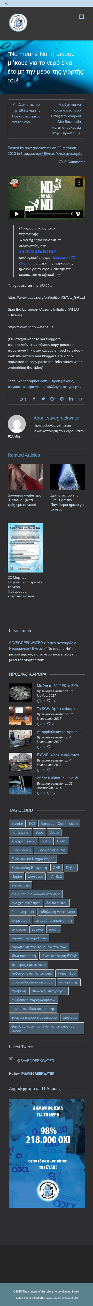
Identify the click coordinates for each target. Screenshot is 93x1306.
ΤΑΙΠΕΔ (55, 876)
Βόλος (46, 841)
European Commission (59, 823)
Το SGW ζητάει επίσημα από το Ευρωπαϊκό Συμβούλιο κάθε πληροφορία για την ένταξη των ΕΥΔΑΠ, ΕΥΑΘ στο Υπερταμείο (60, 709)
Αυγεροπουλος (23, 841)
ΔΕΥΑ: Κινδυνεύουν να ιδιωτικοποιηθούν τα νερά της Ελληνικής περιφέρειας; (60, 778)
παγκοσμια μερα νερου (26, 387)
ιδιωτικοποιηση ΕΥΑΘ (59, 956)
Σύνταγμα (35, 876)
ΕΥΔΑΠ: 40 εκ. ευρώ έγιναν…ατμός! (60, 755)
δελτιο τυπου (56, 903)
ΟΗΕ (56, 867)
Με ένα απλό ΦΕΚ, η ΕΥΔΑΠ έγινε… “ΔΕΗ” (60, 685)
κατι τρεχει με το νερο (28, 964)
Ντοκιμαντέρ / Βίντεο (37, 153)
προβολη (18, 991)
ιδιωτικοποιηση (23, 956)
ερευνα (37, 929)
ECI (32, 823)
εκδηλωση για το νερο (57, 912)
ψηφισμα (70, 1017)
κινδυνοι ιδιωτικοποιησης (31, 973)
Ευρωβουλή (21, 850)
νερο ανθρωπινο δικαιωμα (32, 982)
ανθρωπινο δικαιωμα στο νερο (35, 894)
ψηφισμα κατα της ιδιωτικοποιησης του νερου (43, 1028)
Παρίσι (16, 876)
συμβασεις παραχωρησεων (33, 1000)
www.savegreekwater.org (62, 1297)
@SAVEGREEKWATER (35, 1061)
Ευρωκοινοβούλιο (50, 850)
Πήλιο (70, 867)
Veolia (54, 832)
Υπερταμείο (20, 885)
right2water (20, 832)
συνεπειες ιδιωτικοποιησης (33, 1009)
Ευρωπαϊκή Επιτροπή (29, 867)
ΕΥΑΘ (62, 841)
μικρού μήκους (61, 381)
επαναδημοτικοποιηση (53, 920)
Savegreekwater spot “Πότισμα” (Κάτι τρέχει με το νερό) (25, 500)
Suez (39, 832)
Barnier (17, 823)
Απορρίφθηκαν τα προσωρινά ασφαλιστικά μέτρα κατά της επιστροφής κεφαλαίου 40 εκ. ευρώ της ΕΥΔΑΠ (60, 732)
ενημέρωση (20, 920)
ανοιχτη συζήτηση (26, 903)
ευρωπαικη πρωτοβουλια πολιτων (39, 947)
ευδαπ (54, 929)
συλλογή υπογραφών (64, 387)
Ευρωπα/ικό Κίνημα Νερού (33, 859)
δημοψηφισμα (22, 912)
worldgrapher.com (32, 381)
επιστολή (18, 929)
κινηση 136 (67, 973)
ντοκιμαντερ (68, 982)
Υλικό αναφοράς (69, 153)
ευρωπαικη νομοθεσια (29, 938)
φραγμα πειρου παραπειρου (34, 1017)
